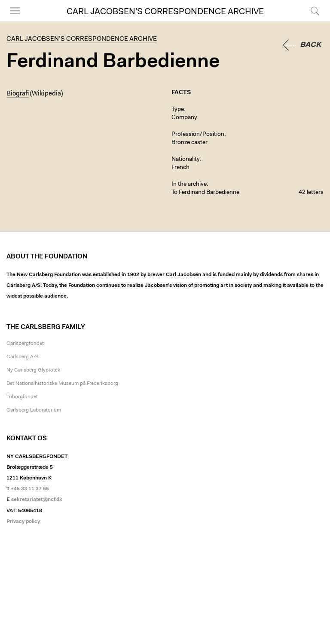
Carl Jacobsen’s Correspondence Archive (165, 12)
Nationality (185, 160)
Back (310, 45)
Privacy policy (23, 521)
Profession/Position (197, 135)
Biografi (17, 94)
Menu (12, 21)
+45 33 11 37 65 (30, 489)
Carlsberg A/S (22, 356)
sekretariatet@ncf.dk (36, 499)
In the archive (189, 184)
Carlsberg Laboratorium (33, 410)
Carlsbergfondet (25, 343)
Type (177, 110)
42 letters (311, 193)
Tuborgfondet (22, 396)
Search (314, 21)
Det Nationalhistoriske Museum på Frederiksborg (62, 383)
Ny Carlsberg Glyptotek (33, 370)
